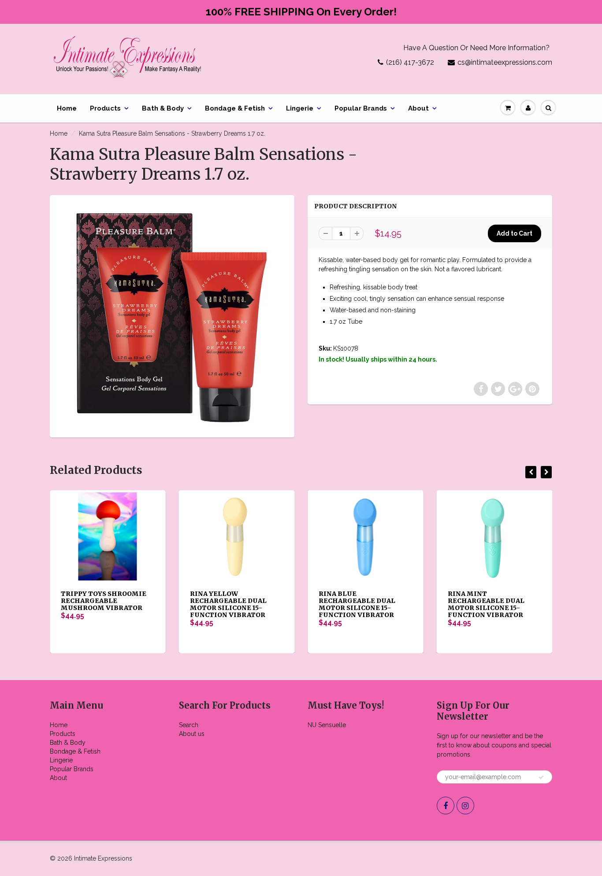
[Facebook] (445, 805)
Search (188, 724)
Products (105, 108)
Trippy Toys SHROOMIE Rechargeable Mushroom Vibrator (103, 601)
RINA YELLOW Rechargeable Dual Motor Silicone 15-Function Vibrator (228, 604)
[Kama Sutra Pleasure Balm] (172, 315)
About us (191, 733)
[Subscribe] (541, 777)
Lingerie (299, 108)
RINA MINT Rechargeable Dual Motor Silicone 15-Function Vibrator (486, 604)
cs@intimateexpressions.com (504, 62)
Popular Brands (360, 108)
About (418, 108)
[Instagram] (465, 805)
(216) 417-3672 (410, 62)
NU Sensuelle (327, 724)
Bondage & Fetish (235, 108)
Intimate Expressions (103, 858)
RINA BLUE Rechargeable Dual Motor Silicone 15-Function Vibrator (357, 604)
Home (67, 108)
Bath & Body (163, 108)
